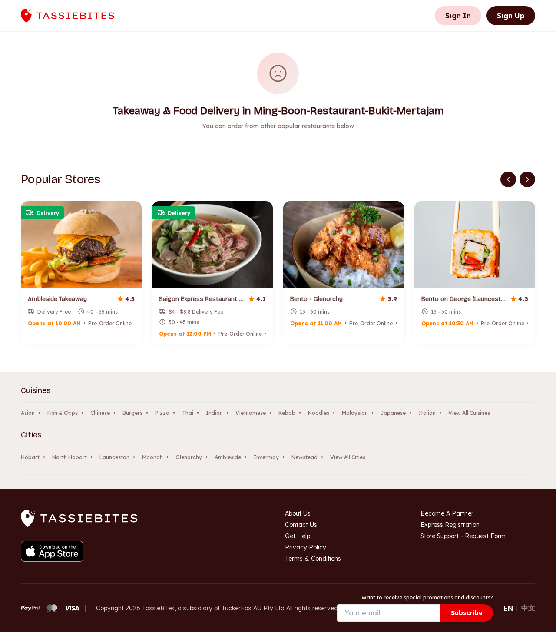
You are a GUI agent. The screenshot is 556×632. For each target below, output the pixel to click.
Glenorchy (188, 457)
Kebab (286, 413)
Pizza (162, 413)
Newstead (304, 457)
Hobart (30, 457)
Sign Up (511, 15)
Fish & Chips (62, 413)
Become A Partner (446, 513)
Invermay (266, 457)
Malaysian (355, 413)
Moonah (152, 457)
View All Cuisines (469, 413)
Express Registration (450, 525)
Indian (214, 413)
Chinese (100, 413)
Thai (187, 413)
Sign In (458, 15)
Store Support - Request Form (463, 536)
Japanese (393, 413)
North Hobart (69, 457)
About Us (298, 513)
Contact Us (301, 525)
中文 (528, 607)
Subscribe (467, 613)
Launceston (114, 457)
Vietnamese (250, 413)
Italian (427, 413)
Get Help (297, 536)
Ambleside (228, 457)
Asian (28, 413)
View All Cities (347, 457)
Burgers (132, 413)
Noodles (318, 413)
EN (508, 608)
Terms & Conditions (313, 559)
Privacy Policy (305, 547)
